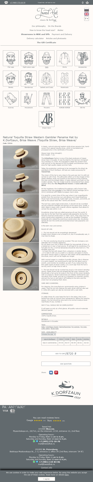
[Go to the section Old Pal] (82, 99)
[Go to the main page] (46, 15)
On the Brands (54, 26)
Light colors (45, 328)
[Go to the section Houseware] (29, 99)
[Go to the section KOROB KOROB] (64, 99)
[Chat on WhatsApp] (34, 441)
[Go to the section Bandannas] (29, 78)
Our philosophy (39, 26)
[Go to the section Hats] (46, 58)
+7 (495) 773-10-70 (49, 441)
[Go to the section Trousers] (46, 99)
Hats (43, 327)
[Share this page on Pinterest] (56, 373)
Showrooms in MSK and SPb (35, 34)
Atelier (60, 30)
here (67, 475)
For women (75, 327)
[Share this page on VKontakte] (51, 373)
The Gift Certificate (46, 42)
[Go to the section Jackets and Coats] (46, 78)
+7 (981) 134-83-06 (49, 462)
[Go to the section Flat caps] (11, 58)
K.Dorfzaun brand (52, 327)
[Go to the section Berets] (11, 78)
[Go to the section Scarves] (11, 99)
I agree (46, 479)
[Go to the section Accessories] (82, 58)
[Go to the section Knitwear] (82, 78)
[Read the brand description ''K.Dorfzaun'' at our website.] (65, 389)
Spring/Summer (65, 327)
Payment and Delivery (62, 34)
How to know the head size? (42, 30)
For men (84, 327)
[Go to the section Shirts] (64, 58)
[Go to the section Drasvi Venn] (46, 119)
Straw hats (54, 328)
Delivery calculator (35, 38)
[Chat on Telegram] (37, 441)
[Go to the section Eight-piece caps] (29, 58)
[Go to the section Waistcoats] (64, 78)
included (58, 190)
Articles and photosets (56, 38)
